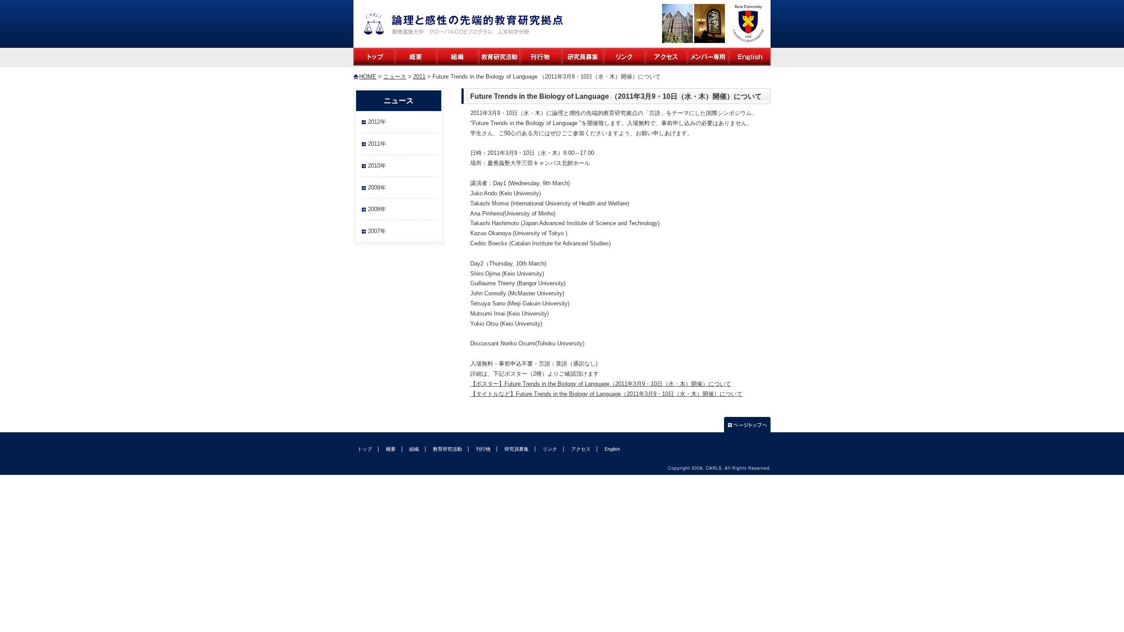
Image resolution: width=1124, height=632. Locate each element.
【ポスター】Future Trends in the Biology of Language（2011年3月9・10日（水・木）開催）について (600, 384)
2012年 (377, 121)
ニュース (394, 76)
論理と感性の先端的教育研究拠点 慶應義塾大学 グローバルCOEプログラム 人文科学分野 (463, 24)
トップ (374, 57)
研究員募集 (583, 57)
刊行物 (541, 57)
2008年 (377, 209)
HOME (367, 76)
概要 (416, 57)
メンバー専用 (708, 57)
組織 (458, 57)
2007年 (377, 231)
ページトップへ (747, 424)
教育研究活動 (499, 57)
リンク (624, 57)
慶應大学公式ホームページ (747, 23)
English (750, 57)
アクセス (666, 57)
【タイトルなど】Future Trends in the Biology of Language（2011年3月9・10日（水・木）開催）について (606, 394)
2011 (419, 76)
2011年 (377, 143)
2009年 (377, 187)
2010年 (377, 165)
